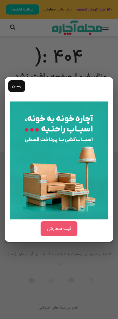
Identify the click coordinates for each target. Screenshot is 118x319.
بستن (16, 86)
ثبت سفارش (59, 229)
